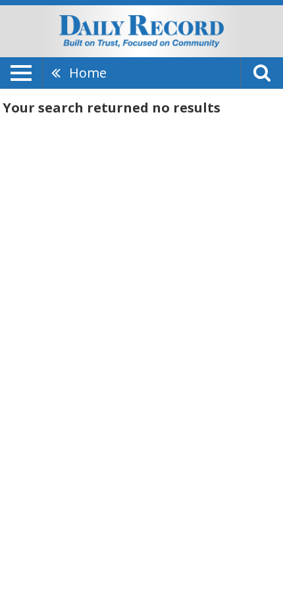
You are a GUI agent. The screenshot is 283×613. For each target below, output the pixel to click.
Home (88, 73)
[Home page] (141, 30)
